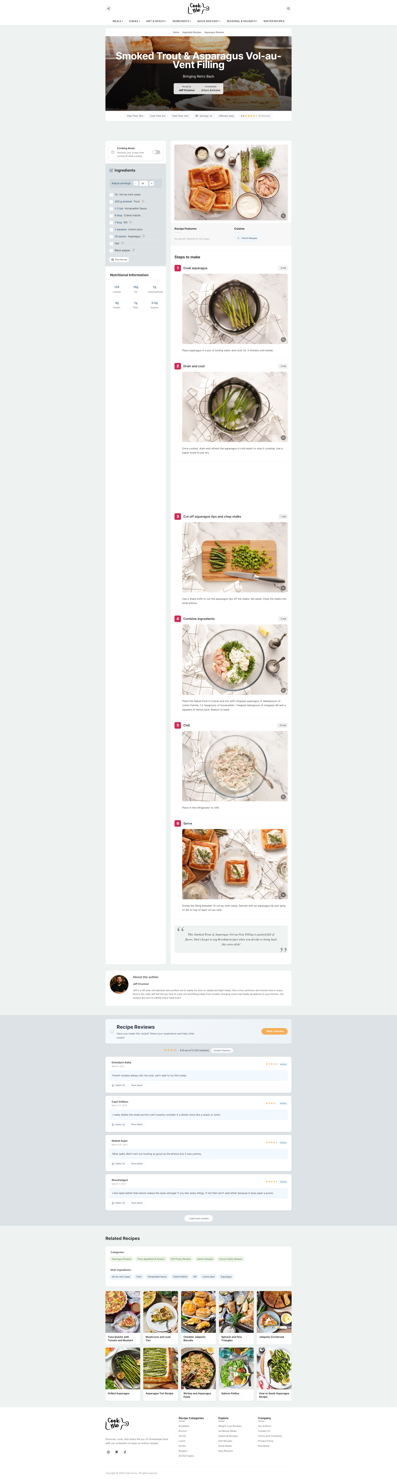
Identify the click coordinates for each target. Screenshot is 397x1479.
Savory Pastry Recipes (230, 1259)
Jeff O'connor (187, 90)
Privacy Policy (265, 1440)
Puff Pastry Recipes (181, 1259)
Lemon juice (209, 1276)
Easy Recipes (225, 1450)
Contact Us (264, 1431)
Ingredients (181, 21)
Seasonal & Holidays (241, 21)
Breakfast (184, 1426)
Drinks (182, 1445)
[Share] (108, 8)
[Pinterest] (117, 1452)
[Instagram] (108, 1452)
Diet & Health (155, 21)
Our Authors (264, 1426)
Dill (194, 1276)
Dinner (182, 1435)
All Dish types (186, 1455)
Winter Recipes (273, 21)
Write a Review (275, 1031)
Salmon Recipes (205, 1259)
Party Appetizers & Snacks (151, 1259)
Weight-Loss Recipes (230, 1426)
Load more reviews (199, 1218)
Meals (117, 21)
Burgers (183, 1450)
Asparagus (226, 1276)
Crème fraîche (180, 1276)
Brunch (183, 1431)
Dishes (133, 21)
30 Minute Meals (227, 1431)
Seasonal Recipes (228, 1435)
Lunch (182, 1440)
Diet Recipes (225, 1440)
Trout (138, 1276)
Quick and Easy (208, 21)
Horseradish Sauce (157, 1276)
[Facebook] (125, 1452)
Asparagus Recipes (121, 1259)
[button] (288, 8)
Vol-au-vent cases (121, 1276)
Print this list (121, 259)
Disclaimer (264, 1445)
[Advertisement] (198, 131)
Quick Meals (225, 1445)
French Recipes (247, 238)
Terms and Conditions (270, 1435)
